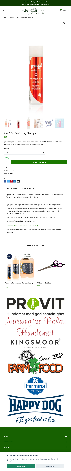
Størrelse (7, 149)
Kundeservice (8, 442)
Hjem (5, 17)
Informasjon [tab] (12, 188)
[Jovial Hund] (32, 11)
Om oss (6, 436)
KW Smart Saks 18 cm (44, 283)
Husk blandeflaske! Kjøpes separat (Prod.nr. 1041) (22, 226)
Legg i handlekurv (40, 162)
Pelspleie (11, 17)
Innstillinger (50, 466)
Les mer (6, 447)
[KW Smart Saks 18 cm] (51, 266)
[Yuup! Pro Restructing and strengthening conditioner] (19, 266)
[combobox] (24, 152)
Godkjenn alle (21, 466)
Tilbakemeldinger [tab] (27, 188)
